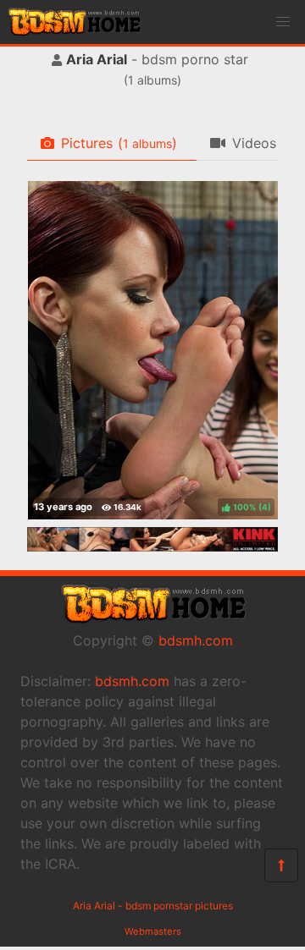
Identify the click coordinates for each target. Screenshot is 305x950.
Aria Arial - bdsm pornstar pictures (153, 905)
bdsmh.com (195, 640)
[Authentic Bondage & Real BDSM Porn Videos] (152, 546)
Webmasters (153, 931)
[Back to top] (281, 865)
